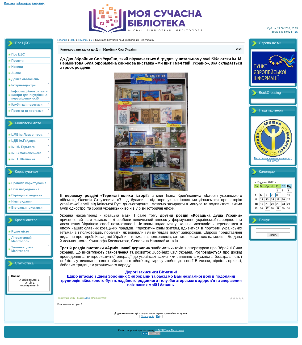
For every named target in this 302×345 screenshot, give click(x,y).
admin (87, 298)
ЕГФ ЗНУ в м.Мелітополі (169, 330)
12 (261, 199)
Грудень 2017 (265, 182)
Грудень (83, 40)
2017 (73, 40)
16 (283, 199)
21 (272, 204)
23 (283, 204)
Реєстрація (147, 316)
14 (272, 199)
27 (267, 208)
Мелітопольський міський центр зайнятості (273, 159)
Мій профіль (24, 3)
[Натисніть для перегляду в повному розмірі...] (151, 189)
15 (278, 199)
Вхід (41, 3)
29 (278, 208)
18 (256, 204)
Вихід (35, 3)
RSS (295, 31)
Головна (9, 3)
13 (267, 199)
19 (261, 204)
